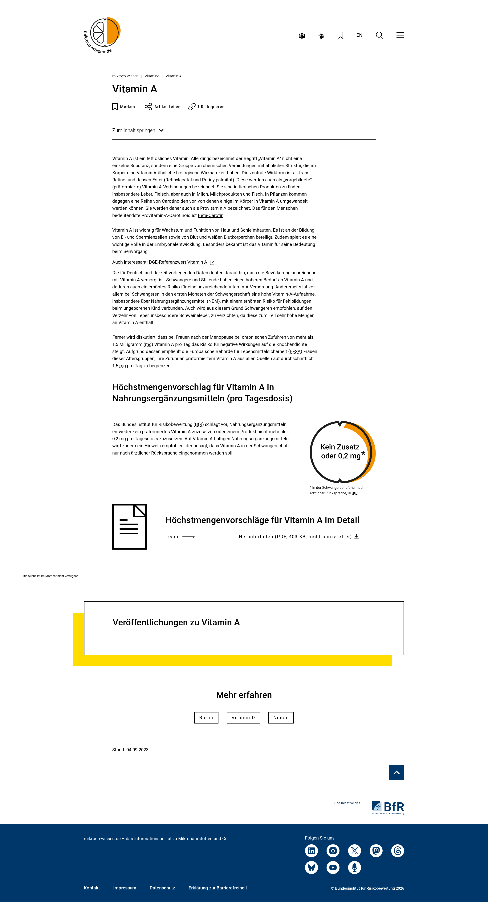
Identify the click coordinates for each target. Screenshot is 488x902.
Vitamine (152, 76)
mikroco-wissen (125, 76)
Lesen (172, 537)
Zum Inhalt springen (138, 133)
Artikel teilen (167, 106)
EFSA (295, 351)
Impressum (124, 888)
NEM (213, 301)
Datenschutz (162, 888)
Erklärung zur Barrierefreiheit (218, 888)
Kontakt (92, 888)
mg (148, 344)
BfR (355, 493)
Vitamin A (173, 76)
